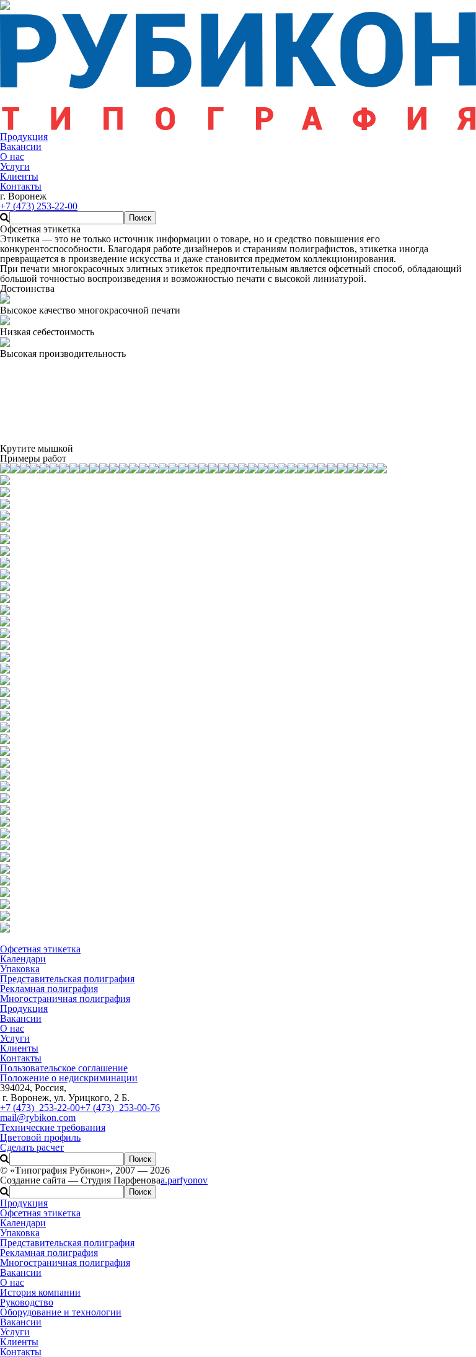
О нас (12, 1282)
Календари (23, 1223)
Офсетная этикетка (40, 1213)
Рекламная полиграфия (49, 1252)
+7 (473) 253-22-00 (40, 1107)
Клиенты (19, 1342)
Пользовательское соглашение (64, 1068)
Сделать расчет (32, 1147)
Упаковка (20, 1232)
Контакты (21, 1351)
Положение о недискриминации (69, 1078)
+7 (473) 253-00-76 (120, 1107)
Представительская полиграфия (67, 1242)
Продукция (24, 1203)
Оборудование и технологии (60, 1312)
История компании (40, 1292)
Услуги (15, 1332)
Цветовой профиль (40, 1137)
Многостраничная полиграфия (65, 1262)
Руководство (26, 1302)
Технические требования (52, 1127)
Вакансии (21, 1272)
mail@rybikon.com (38, 1117)
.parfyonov (184, 1180)
